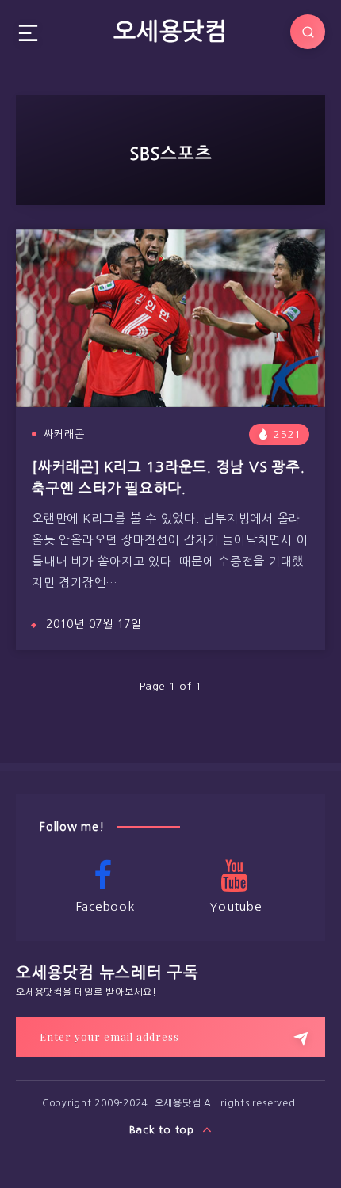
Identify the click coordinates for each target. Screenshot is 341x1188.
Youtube (235, 906)
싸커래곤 (64, 434)
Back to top (163, 1130)
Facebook (105, 906)
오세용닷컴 (170, 31)
